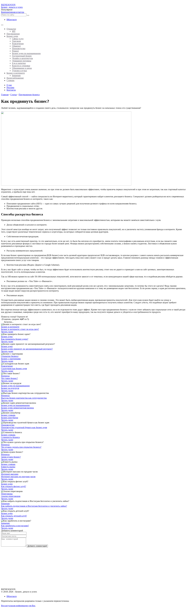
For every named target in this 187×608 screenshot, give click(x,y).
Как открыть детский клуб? (14, 516)
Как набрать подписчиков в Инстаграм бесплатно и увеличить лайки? (34, 506)
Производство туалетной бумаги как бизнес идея (24, 427)
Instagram (5, 503)
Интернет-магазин (9, 474)
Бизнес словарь (8, 415)
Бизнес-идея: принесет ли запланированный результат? (27, 349)
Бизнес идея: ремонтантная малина (17, 408)
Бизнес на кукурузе (10, 388)
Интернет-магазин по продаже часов (18, 476)
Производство (7, 425)
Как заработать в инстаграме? (15, 526)
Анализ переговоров (10, 496)
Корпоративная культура (12, 12)
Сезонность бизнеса (10, 437)
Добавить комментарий (37, 546)
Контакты (11, 90)
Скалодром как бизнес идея (14, 368)
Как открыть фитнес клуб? (13, 486)
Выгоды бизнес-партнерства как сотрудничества (24, 398)
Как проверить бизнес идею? (14, 339)
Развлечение (7, 366)
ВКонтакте (12, 19)
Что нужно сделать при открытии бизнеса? (21, 447)
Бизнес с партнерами (11, 359)
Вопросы (5, 376)
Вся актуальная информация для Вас (18, 605)
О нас (9, 85)
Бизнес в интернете (10, 327)
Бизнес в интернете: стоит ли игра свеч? (20, 329)
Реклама (10, 87)
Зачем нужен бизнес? (11, 457)
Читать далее (7, 332)
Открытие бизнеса (9, 356)
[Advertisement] (83, 566)
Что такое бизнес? (9, 378)
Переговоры (7, 494)
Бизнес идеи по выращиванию (15, 386)
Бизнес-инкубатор (9, 417)
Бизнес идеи (7, 336)
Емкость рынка (8, 467)
